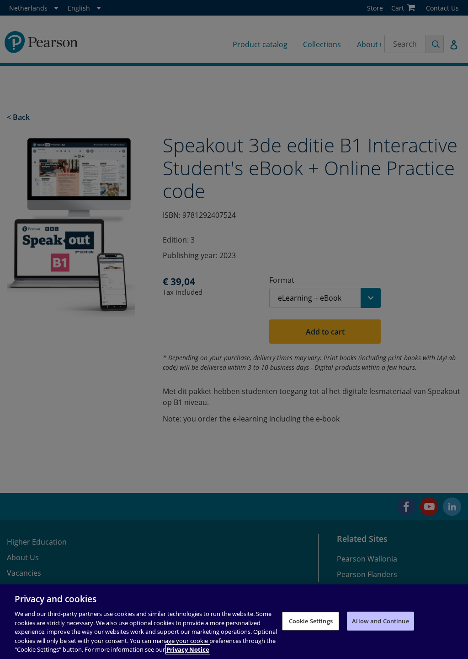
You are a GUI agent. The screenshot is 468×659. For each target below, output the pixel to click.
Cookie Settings (311, 620)
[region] (234, 621)
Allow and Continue (380, 620)
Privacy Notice (187, 649)
